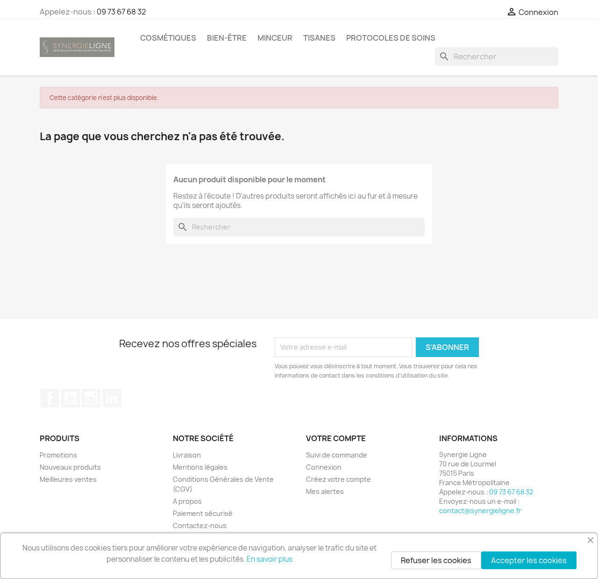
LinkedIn (111, 398)
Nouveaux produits (70, 467)
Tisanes (319, 38)
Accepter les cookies (529, 560)
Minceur (274, 38)
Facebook (50, 398)
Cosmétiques (168, 38)
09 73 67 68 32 (121, 12)
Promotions (58, 454)
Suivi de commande (336, 454)
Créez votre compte (338, 479)
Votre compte (336, 438)
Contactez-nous (200, 525)
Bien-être (227, 38)
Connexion (324, 467)
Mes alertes (325, 491)
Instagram (91, 398)
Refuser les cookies (436, 560)
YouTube (70, 398)
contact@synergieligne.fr (480, 510)
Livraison (187, 454)
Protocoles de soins (390, 38)
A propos (187, 501)
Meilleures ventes (68, 479)
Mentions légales (200, 467)
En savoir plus (269, 559)
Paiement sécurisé (203, 513)
